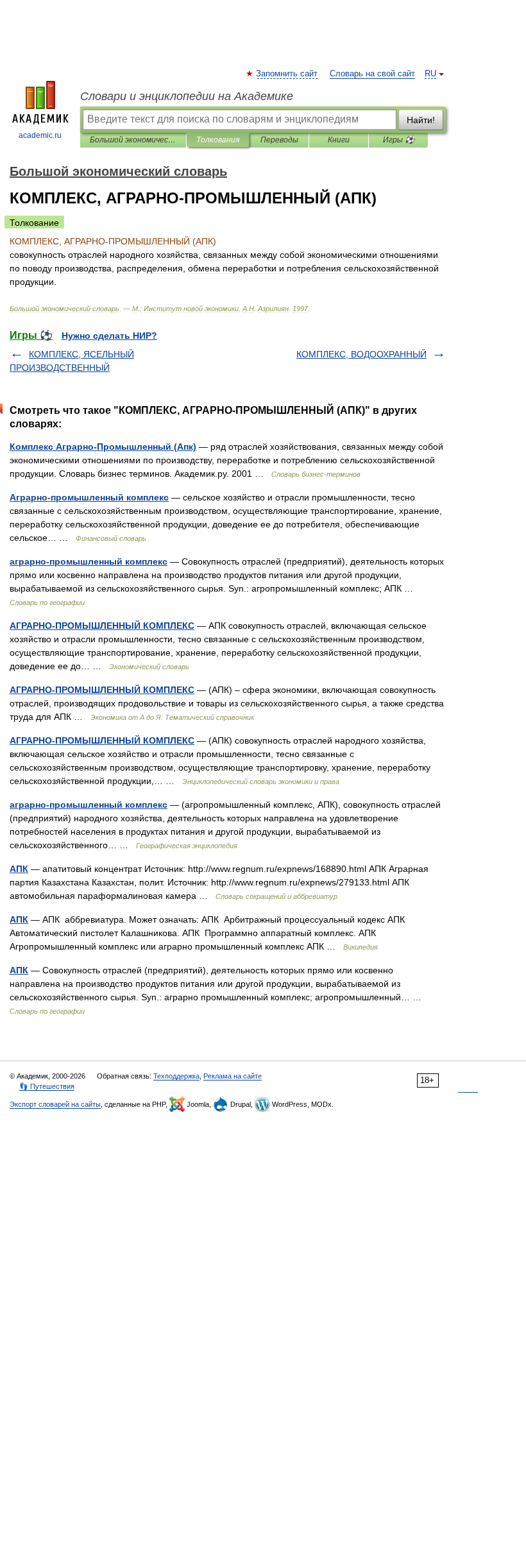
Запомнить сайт (287, 73)
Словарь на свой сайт (372, 73)
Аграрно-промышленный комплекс (89, 497)
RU (430, 73)
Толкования (217, 139)
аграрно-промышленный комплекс (88, 561)
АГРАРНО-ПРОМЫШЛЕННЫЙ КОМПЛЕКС (102, 625)
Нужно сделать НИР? (109, 335)
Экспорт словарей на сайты (55, 1104)
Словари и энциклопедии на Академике (186, 96)
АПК (19, 869)
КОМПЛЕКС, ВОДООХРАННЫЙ (361, 354)
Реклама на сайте (232, 1076)
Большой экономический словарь (133, 139)
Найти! (421, 120)
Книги (339, 139)
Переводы (279, 139)
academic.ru (40, 135)
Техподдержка (176, 1076)
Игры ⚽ (398, 139)
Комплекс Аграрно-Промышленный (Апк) (103, 446)
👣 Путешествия (46, 1086)
